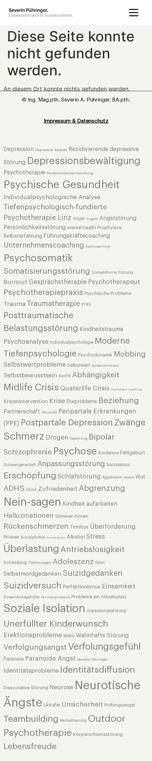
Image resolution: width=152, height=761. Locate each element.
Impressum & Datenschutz (76, 121)
